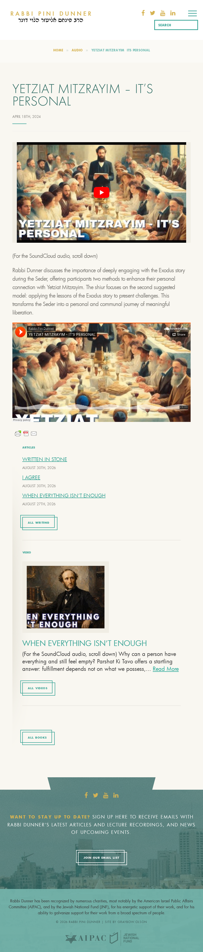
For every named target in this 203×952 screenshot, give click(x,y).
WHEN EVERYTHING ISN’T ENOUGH (63, 495)
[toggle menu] (192, 14)
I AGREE (31, 477)
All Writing (39, 522)
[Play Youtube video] (101, 192)
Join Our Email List (101, 857)
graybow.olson (132, 922)
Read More (166, 668)
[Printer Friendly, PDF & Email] (26, 433)
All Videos (37, 688)
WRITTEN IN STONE (44, 459)
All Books (37, 737)
